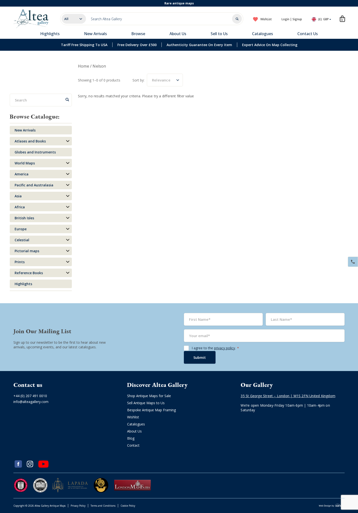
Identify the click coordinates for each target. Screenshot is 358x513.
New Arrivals (95, 33)
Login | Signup (292, 19)
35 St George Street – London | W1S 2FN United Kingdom (288, 395)
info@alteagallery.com (30, 401)
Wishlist (133, 417)
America (21, 174)
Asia (18, 196)
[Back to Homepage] (31, 19)
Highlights (50, 33)
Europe (21, 229)
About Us (178, 33)
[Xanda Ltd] (332, 505)
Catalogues (262, 33)
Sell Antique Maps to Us (146, 403)
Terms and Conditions (103, 505)
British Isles (24, 218)
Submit (199, 357)
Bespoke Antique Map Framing (151, 410)
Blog (130, 438)
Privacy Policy (78, 505)
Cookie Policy (128, 505)
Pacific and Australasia (34, 185)
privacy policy (224, 348)
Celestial (22, 240)
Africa (20, 207)
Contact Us (307, 33)
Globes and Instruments (35, 152)
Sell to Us (219, 33)
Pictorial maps (27, 251)
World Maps (25, 163)
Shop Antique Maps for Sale (149, 395)
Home (83, 66)
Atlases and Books (30, 141)
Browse (138, 33)
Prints (20, 262)
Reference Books (29, 273)
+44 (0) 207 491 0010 (30, 395)
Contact (133, 445)
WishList (266, 19)
